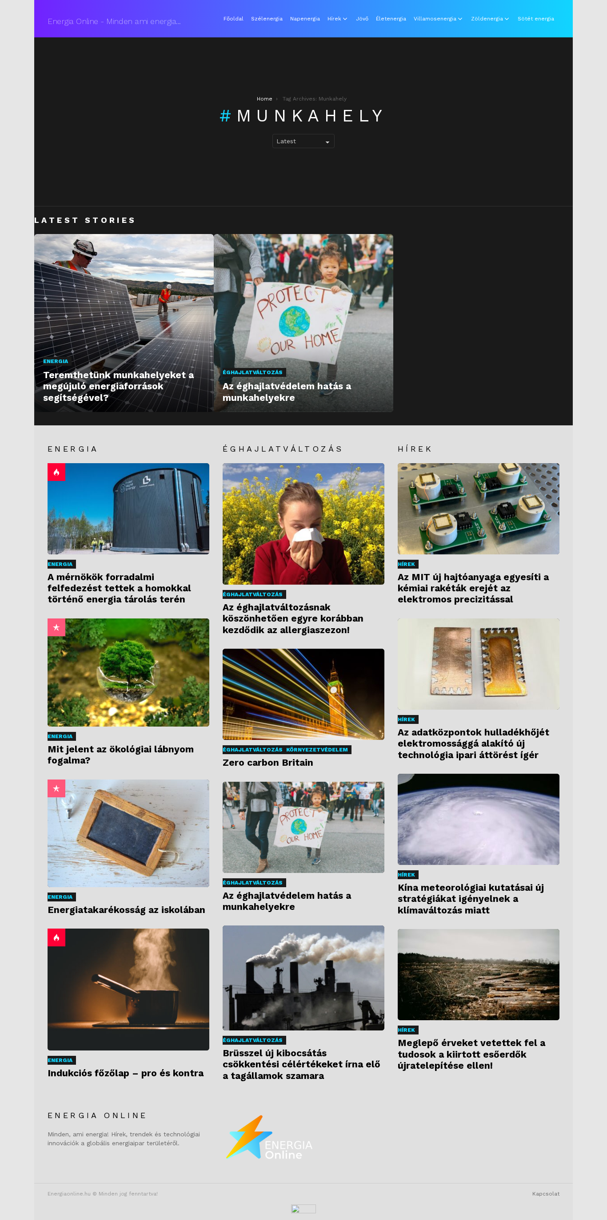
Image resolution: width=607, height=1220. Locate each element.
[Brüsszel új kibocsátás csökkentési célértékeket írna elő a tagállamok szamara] (303, 977)
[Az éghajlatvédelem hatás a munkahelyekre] (303, 323)
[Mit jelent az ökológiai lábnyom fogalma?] (128, 672)
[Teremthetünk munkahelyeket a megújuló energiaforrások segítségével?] (124, 323)
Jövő (362, 19)
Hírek (334, 19)
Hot (56, 472)
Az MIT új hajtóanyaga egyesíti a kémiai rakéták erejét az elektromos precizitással (473, 588)
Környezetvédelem (317, 750)
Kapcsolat (545, 1194)
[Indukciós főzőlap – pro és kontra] (128, 989)
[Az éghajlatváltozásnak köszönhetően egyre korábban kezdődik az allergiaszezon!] (303, 524)
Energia (55, 361)
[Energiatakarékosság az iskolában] (128, 833)
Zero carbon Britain (268, 762)
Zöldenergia (487, 19)
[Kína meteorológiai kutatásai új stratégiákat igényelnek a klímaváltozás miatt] (478, 819)
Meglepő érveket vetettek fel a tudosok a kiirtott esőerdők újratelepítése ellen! (471, 1054)
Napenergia (305, 19)
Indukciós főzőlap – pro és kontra (126, 1073)
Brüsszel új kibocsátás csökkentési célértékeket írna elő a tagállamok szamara (301, 1064)
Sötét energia (536, 19)
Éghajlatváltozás (253, 372)
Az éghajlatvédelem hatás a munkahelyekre (287, 901)
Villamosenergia (435, 19)
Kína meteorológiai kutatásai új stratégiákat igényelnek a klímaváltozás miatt (471, 899)
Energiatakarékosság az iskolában (126, 909)
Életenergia (391, 19)
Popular (56, 627)
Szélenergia (267, 19)
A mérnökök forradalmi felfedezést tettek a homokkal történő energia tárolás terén (119, 588)
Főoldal (234, 19)
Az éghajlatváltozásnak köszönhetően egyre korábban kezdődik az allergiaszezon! (293, 618)
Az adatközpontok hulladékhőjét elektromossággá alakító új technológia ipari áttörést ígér (473, 743)
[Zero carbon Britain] (303, 694)
